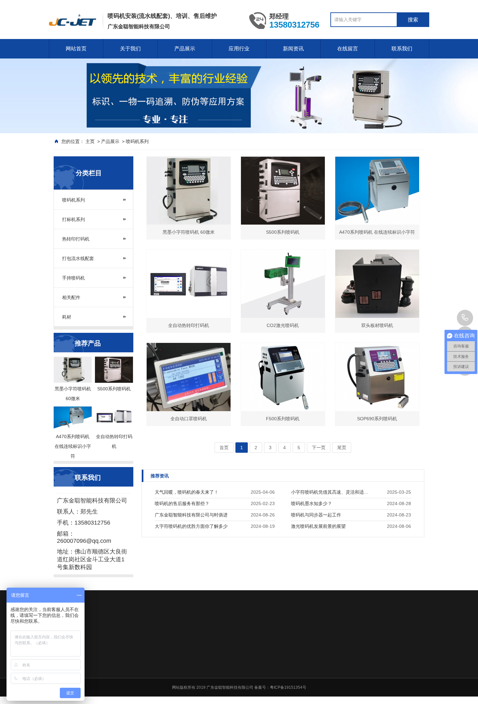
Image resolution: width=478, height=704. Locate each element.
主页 (90, 141)
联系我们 (402, 48)
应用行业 (239, 48)
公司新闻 (361, 649)
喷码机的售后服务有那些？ (182, 503)
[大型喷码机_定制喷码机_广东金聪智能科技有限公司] (72, 20)
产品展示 (184, 48)
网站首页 (76, 48)
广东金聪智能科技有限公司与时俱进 (191, 514)
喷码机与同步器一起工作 (316, 514)
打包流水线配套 (78, 258)
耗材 (66, 316)
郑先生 (465, 318)
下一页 (318, 447)
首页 (224, 447)
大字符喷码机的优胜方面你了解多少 (191, 526)
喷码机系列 (137, 141)
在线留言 (347, 48)
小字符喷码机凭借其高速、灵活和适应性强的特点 (331, 492)
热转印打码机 (75, 238)
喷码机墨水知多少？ (311, 503)
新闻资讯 (293, 48)
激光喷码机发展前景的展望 (318, 526)
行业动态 (361, 657)
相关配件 (71, 297)
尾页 (341, 447)
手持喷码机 (73, 277)
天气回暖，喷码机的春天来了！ (187, 492)
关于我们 (130, 48)
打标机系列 (73, 219)
